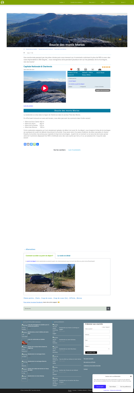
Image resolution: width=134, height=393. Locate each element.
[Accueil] (24, 49)
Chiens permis (29, 298)
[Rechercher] (108, 308)
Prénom (87, 334)
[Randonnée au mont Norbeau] (55, 340)
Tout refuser (112, 386)
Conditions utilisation (82, 390)
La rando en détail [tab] (63, 256)
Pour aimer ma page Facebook (33, 302)
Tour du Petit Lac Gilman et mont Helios (70, 359)
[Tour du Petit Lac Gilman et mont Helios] (55, 359)
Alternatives (30, 249)
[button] (131, 376)
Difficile (72, 298)
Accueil (69, 390)
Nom (86, 340)
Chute (37, 298)
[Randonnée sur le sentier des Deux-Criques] (55, 382)
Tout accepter (100, 386)
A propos (74, 390)
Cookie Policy (106, 390)
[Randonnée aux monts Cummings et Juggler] (55, 329)
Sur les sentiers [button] (60, 150)
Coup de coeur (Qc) (61, 298)
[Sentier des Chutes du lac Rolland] (55, 371)
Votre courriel (89, 329)
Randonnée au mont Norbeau (67, 339)
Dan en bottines (24, 390)
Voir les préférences (125, 386)
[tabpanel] (67, 276)
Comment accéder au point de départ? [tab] (39, 256)
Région (87, 346)
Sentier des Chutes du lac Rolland (68, 370)
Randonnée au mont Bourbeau (67, 349)
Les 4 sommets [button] (74, 150)
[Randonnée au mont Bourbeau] (55, 349)
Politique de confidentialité (115, 390)
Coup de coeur (46, 298)
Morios (79, 298)
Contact (69, 391)
